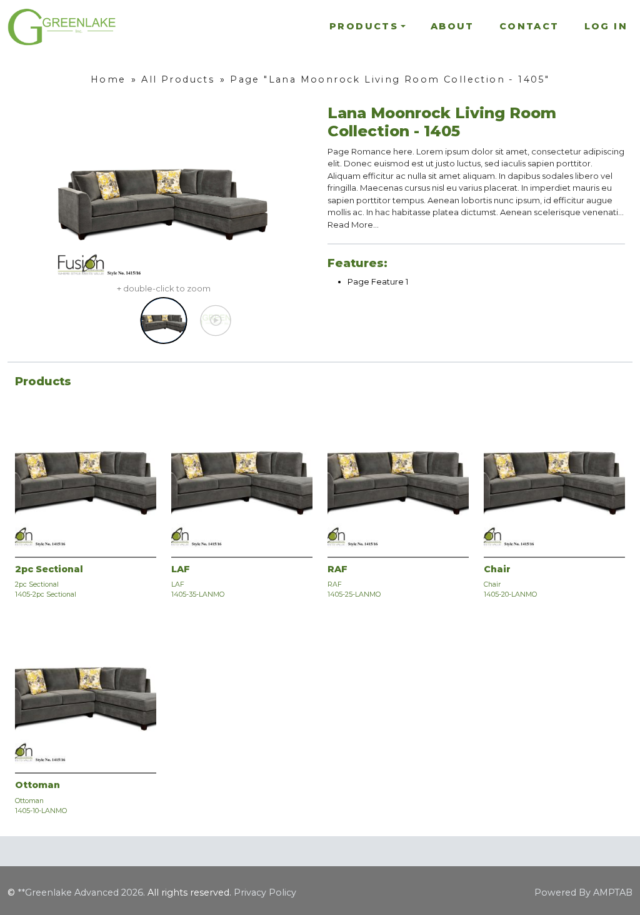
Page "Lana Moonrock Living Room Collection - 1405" (389, 79)
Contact (529, 26)
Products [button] (363, 26)
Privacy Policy (265, 892)
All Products (177, 79)
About (452, 26)
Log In (606, 26)
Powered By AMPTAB (583, 892)
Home (108, 79)
